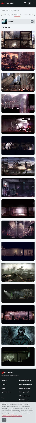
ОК (4, 420)
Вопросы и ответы (25, 380)
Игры (3, 398)
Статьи (3, 384)
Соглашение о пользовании (23, 401)
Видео (3, 388)
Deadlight (10, 10)
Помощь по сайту (24, 392)
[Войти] (29, 3)
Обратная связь (24, 396)
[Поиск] (25, 3)
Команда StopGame (25, 384)
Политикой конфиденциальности (12, 416)
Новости (4, 380)
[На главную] (7, 3)
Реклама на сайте (25, 388)
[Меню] (33, 3)
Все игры (4, 10)
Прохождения (6, 392)
